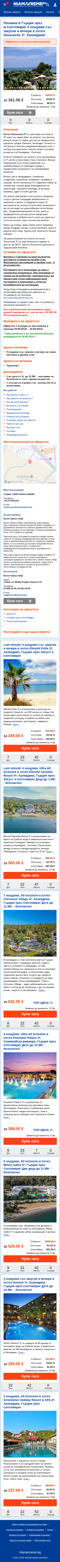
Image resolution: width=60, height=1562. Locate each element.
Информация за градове (39, 1535)
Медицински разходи (18, 413)
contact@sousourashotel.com (18, 507)
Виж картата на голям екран (30, 477)
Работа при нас (15, 423)
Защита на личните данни (20, 1540)
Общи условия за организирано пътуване (29, 1524)
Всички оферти (12, 12)
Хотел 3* (11, 614)
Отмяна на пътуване (17, 416)
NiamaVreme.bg (30, 1552)
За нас (50, 1530)
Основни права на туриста (21, 420)
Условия (11, 431)
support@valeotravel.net (20, 297)
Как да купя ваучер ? (17, 402)
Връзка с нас (13, 427)
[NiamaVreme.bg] (30, 6)
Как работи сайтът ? (17, 394)
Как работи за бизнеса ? (19, 398)
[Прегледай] (30, 748)
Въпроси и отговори (17, 405)
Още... (16, 724)
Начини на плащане (14, 1530)
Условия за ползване (35, 1530)
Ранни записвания (16, 621)
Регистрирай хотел (42, 1540)
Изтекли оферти (33, 12)
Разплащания (14, 409)
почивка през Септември (20, 617)
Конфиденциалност (17, 434)
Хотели (50, 12)
